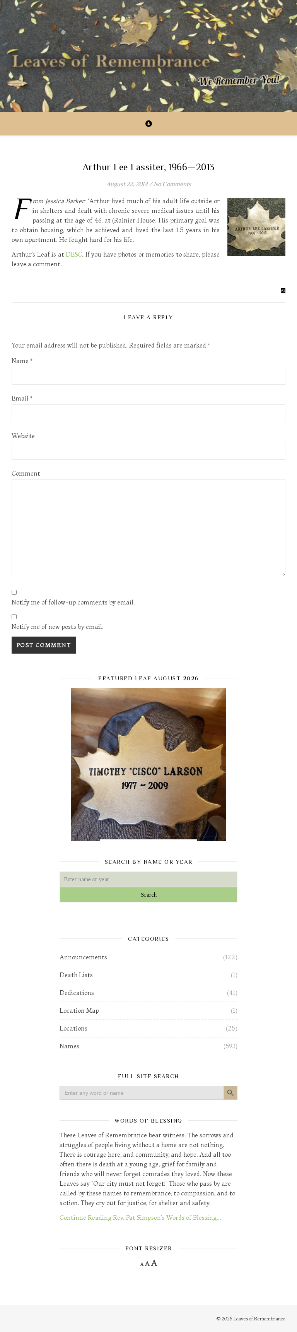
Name (22, 361)
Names (69, 1046)
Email (22, 398)
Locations (73, 1028)
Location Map (79, 1010)
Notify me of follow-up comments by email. (73, 602)
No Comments (172, 184)
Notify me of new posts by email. (58, 626)
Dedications (77, 992)
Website (23, 436)
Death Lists (76, 975)
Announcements (83, 957)
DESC (74, 254)
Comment (26, 473)
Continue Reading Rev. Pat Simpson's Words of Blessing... (140, 1217)
